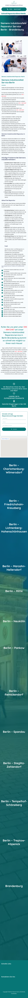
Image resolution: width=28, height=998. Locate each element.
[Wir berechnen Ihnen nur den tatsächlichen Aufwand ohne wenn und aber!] (14, 384)
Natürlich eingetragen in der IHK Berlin (14, 405)
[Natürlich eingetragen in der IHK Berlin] (14, 401)
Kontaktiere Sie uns (8, 977)
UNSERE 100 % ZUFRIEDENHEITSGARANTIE (14, 397)
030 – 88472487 (22, 103)
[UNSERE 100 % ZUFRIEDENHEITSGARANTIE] (14, 394)
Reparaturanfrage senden (12, 416)
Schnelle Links (6, 964)
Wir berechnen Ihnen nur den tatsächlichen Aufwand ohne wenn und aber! (14, 389)
